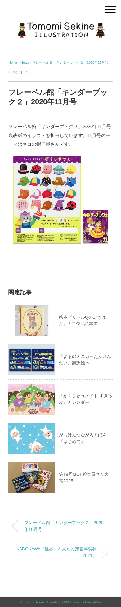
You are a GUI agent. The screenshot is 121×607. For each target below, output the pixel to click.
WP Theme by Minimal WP (82, 602)
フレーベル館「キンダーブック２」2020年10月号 (64, 526)
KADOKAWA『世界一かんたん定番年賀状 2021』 (58, 552)
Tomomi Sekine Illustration (41, 602)
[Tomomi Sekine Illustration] (60, 26)
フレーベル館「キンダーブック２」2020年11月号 (70, 62)
